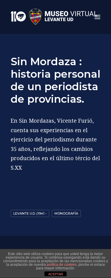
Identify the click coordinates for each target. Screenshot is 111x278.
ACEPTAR (55, 274)
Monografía (66, 213)
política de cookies (62, 265)
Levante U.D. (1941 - (29, 213)
